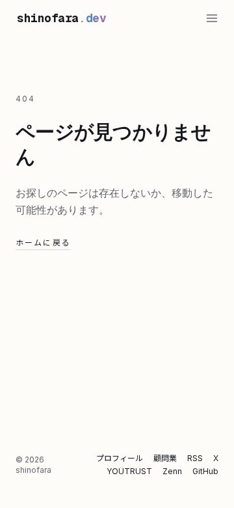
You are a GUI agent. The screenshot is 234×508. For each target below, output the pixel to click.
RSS (195, 458)
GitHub (205, 471)
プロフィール (119, 458)
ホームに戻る (43, 242)
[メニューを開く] (211, 18)
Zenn (172, 471)
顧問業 (165, 458)
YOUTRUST (129, 471)
